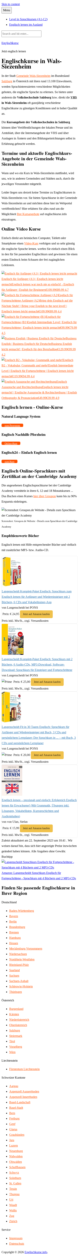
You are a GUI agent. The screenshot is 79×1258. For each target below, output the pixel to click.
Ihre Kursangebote (28, 214)
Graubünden (16, 1134)
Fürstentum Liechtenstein (24, 1069)
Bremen (14, 932)
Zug (11, 1215)
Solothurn (15, 1178)
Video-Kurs (31, 243)
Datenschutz (16, 1243)
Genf (12, 1124)
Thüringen (15, 991)
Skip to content (11, 4)
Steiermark (15, 1035)
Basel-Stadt (16, 1107)
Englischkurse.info (36, 1252)
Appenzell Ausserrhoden (24, 1091)
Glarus (13, 1129)
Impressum (15, 1238)
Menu (6, 10)
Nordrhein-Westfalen (22, 959)
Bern (12, 1113)
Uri (11, 1199)
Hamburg (15, 937)
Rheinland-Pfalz (19, 964)
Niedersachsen (18, 954)
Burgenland (16, 1008)
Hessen (13, 943)
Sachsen (14, 975)
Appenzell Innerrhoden (23, 1097)
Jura (11, 1140)
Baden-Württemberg (21, 910)
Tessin (13, 1188)
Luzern (13, 1145)
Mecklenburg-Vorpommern (25, 948)
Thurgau (14, 1194)
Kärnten (14, 1014)
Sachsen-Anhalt (18, 981)
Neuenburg (16, 1151)
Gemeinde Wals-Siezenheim (33, 75)
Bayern (13, 916)
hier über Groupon (44, 496)
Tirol (12, 1041)
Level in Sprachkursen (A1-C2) (28, 19)
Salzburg (7, 81)
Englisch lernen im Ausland (26, 24)
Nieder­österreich (19, 1019)
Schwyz (14, 1172)
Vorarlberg (15, 1046)
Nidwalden (16, 1156)
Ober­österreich (18, 1025)
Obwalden (15, 1161)
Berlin (13, 921)
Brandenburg (17, 927)
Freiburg (14, 1118)
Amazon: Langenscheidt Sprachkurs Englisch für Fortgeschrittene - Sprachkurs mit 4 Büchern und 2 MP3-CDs (39, 875)
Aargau (13, 1086)
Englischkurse (10, 43)
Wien (12, 1052)
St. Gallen (15, 1183)
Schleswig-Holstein (21, 986)
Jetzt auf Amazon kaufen (36, 614)
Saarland (14, 970)
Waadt (13, 1205)
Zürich (13, 1221)
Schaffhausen (17, 1167)
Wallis (13, 1210)
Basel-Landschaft (19, 1102)
